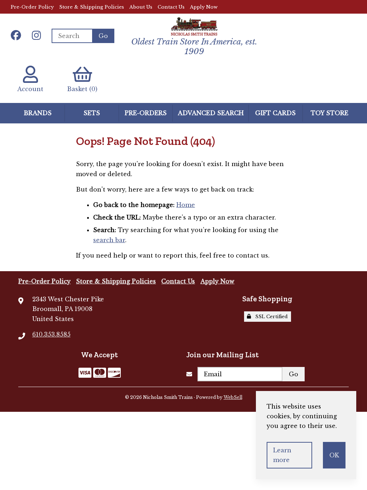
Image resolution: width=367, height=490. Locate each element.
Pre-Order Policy (32, 7)
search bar (109, 240)
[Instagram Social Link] (36, 36)
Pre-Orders (146, 113)
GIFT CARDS (275, 113)
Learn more (282, 455)
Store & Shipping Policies (91, 7)
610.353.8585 (51, 334)
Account (30, 89)
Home (185, 204)
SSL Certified (270, 316)
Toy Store (329, 113)
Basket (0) (82, 89)
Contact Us (171, 7)
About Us (140, 7)
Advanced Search (211, 113)
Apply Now (204, 7)
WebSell (233, 397)
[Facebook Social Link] (16, 36)
